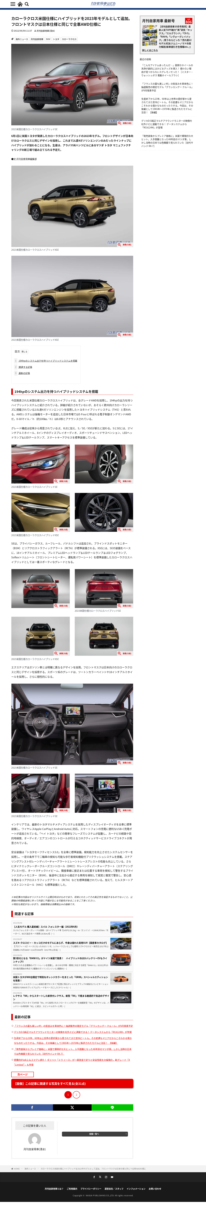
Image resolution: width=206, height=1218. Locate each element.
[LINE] (112, 1107)
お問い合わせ (155, 1188)
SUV (48, 39)
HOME (17, 1168)
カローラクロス (69, 39)
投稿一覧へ (94, 1133)
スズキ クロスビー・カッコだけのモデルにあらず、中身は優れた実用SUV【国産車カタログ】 (60, 942)
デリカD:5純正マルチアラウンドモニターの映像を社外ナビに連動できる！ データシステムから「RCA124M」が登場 (73, 1032)
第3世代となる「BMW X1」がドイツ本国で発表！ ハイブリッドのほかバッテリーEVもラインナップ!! (60, 960)
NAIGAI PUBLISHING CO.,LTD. (100, 1195)
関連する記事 (23, 367)
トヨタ (56, 39)
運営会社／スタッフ (114, 1188)
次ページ (22, 1074)
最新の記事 (22, 373)
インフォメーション (136, 1188)
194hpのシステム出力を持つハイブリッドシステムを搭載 (46, 360)
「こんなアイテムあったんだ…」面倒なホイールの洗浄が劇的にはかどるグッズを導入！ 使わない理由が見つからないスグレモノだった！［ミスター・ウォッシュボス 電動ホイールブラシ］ (167, 70)
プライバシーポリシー (90, 1188)
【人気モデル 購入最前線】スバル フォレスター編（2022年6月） (46, 926)
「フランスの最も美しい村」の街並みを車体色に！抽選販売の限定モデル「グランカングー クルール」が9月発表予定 (73, 1025)
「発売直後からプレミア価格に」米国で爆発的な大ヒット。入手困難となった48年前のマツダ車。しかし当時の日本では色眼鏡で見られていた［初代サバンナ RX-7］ (167, 141)
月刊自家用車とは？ (54, 1188)
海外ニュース (22, 39)
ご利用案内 (72, 1188)
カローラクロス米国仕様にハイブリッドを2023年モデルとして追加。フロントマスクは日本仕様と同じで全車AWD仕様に (93, 1168)
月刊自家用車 (37, 39)
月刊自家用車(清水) (46, 30)
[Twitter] (72, 1107)
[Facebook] (32, 1107)
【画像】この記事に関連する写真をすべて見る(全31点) (50, 1083)
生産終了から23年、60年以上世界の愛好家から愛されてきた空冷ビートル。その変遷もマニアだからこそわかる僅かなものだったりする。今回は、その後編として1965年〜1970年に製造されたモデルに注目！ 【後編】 (167, 105)
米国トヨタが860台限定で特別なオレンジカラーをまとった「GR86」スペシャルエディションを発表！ (60, 978)
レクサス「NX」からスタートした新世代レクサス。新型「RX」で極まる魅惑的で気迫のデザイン (61, 997)
